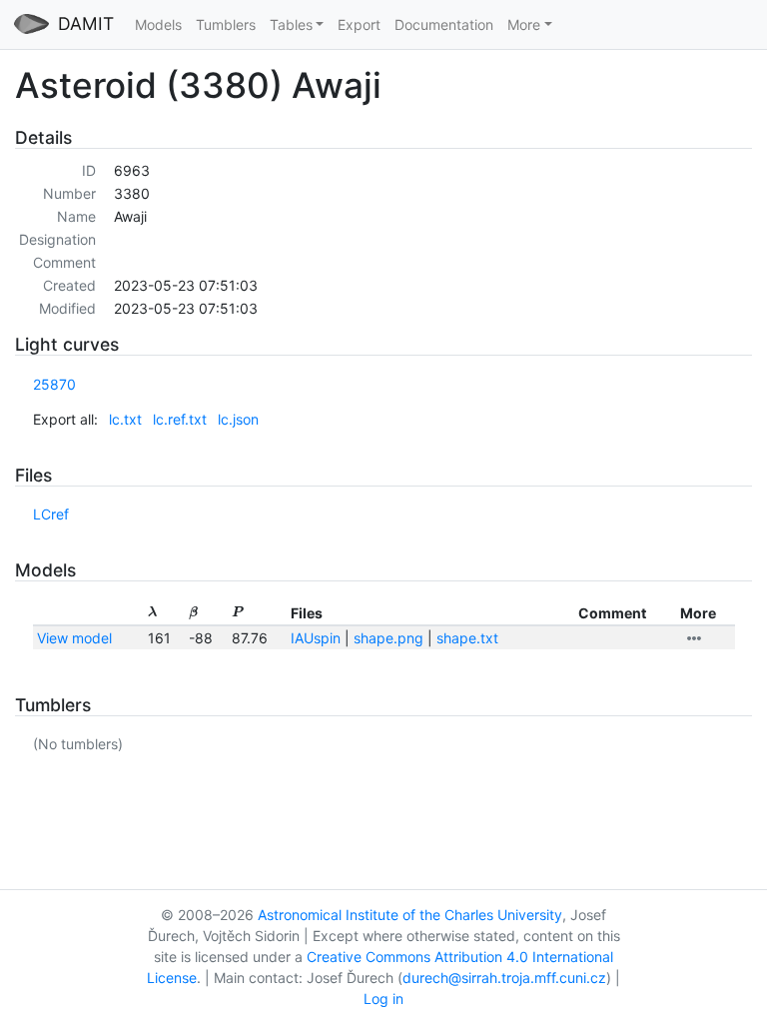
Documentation (443, 24)
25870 (54, 384)
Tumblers (226, 24)
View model (74, 637)
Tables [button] (291, 24)
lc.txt (125, 419)
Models (158, 24)
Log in (383, 998)
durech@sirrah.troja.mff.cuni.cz (504, 977)
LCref (51, 514)
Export (359, 24)
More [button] (523, 24)
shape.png (388, 637)
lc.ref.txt (180, 419)
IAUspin (316, 637)
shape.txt (467, 637)
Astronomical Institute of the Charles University (410, 914)
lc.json (238, 419)
